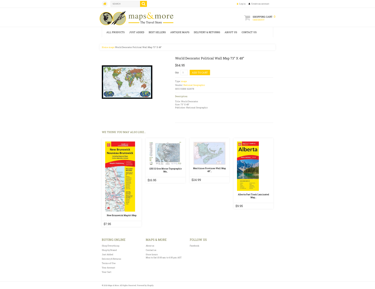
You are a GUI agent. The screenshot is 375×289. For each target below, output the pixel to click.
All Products (115, 32)
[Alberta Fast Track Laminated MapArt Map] (253, 166)
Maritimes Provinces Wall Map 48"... (209, 170)
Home (105, 47)
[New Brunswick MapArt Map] (121, 177)
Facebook (194, 245)
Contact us (151, 250)
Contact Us (249, 32)
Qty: (177, 72)
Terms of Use (109, 263)
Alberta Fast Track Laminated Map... (253, 196)
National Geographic (194, 85)
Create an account (260, 3)
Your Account (108, 267)
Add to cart (200, 72)
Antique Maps (179, 32)
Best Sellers (157, 32)
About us (150, 245)
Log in (242, 3)
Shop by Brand (109, 250)
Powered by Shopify (145, 285)
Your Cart (106, 272)
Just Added (136, 32)
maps (112, 47)
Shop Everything (110, 245)
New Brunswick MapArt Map (122, 215)
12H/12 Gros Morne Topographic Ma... (165, 170)
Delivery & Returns (207, 32)
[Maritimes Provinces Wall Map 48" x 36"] (209, 153)
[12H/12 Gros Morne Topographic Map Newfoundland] (165, 153)
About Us (231, 32)
